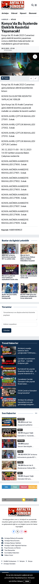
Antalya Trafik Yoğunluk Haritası (15, 545)
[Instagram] (21, 531)
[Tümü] (36, 413)
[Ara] (32, 5)
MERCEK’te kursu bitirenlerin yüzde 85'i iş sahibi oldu (9, 257)
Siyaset (23, 13)
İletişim (22, 561)
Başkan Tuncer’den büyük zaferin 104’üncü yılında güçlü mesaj (27, 445)
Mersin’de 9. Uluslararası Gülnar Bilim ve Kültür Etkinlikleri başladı (27, 467)
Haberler (4, 19)
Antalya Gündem (9, 564)
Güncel (14, 13)
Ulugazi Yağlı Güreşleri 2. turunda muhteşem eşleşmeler (26, 434)
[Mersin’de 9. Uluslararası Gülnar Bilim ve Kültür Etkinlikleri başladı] (28, 249)
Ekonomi (32, 13)
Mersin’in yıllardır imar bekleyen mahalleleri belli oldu (10, 277)
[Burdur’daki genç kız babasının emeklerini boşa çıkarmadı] (28, 288)
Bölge (13, 19)
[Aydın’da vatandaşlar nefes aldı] (28, 269)
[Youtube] (25, 531)
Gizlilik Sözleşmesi (10, 561)
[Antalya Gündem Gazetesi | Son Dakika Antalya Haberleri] (12, 5)
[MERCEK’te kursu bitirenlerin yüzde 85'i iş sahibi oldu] (10, 249)
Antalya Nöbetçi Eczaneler (13, 538)
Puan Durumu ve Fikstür (12, 548)
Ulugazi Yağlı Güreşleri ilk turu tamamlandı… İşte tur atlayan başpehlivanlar (26, 477)
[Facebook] (13, 531)
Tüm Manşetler (9, 550)
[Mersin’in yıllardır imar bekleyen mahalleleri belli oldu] (10, 269)
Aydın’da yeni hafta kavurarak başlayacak (9, 296)
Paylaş (6, 78)
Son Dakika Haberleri (11, 553)
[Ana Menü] (36, 5)
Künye (30, 561)
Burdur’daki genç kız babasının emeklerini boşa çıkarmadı (28, 296)
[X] (17, 531)
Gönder (6, 330)
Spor (20, 430)
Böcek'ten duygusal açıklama (24, 423)
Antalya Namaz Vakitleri (12, 543)
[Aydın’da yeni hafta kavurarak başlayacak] (10, 288)
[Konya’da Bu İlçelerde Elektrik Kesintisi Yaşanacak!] (19, 64)
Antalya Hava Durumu (12, 540)
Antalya (5, 13)
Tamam (27, 581)
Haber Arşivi (8, 555)
